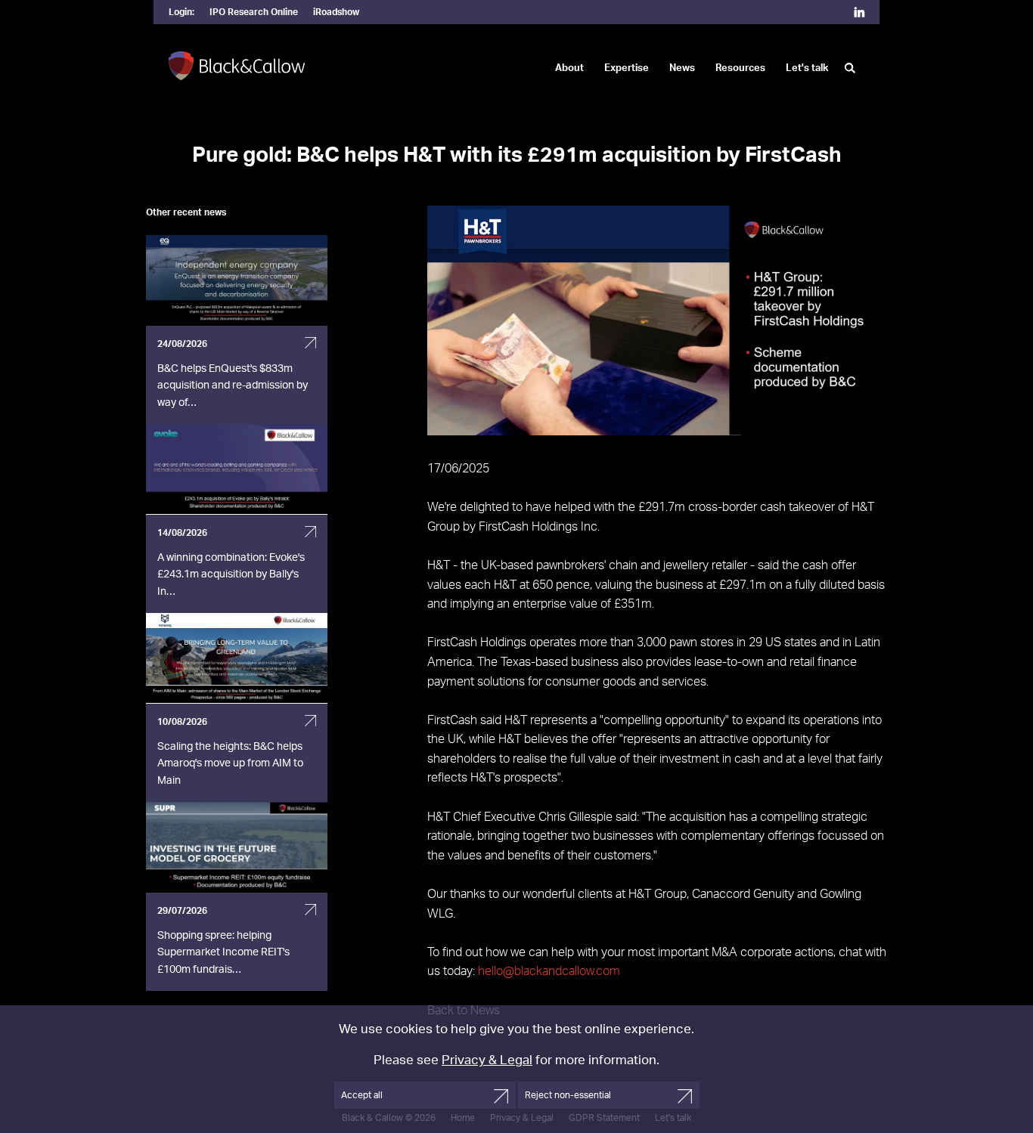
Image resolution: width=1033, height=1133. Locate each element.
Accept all (362, 1095)
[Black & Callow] (237, 66)
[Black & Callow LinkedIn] (859, 13)
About (569, 68)
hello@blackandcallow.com (549, 971)
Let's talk (807, 68)
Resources (740, 68)
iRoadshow (336, 12)
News (682, 68)
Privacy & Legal (487, 1060)
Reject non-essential (568, 1095)
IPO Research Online (253, 12)
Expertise (626, 68)
